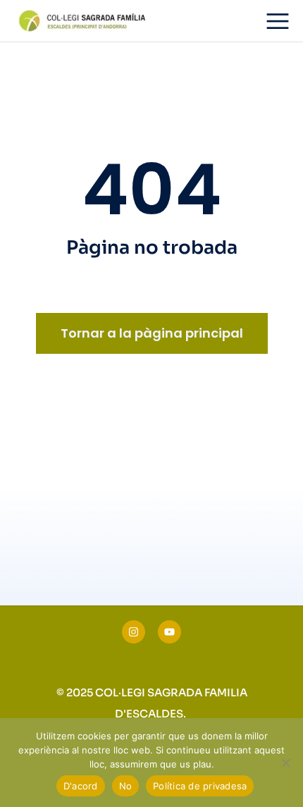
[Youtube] (169, 631)
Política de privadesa (200, 785)
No (125, 785)
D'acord (80, 785)
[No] (285, 763)
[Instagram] (133, 631)
